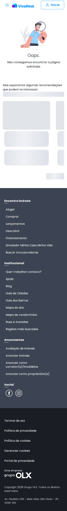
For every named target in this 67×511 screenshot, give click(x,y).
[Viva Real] (23, 5)
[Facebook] (9, 393)
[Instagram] (18, 393)
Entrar (55, 5)
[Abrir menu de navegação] (7, 5)
